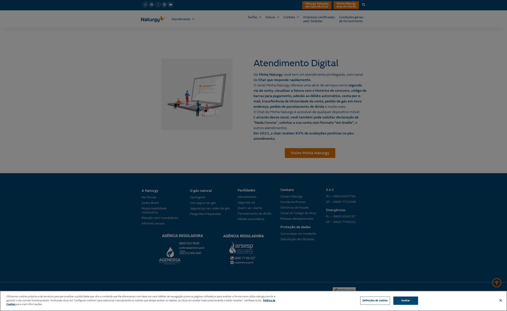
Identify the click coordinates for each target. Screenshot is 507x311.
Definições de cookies (375, 300)
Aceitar (405, 300)
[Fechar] (500, 300)
